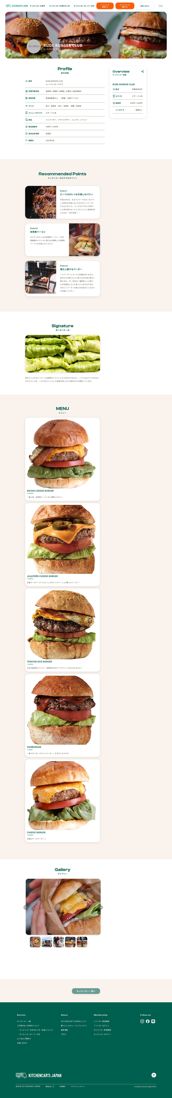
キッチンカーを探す (37, 6)
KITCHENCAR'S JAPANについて (73, 1021)
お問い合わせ (144, 6)
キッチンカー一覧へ (86, 990)
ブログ (63, 1034)
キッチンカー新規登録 (102, 1030)
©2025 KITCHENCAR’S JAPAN (28, 1086)
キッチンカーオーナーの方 (84, 6)
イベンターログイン (101, 1025)
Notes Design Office (149, 1086)
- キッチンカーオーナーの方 (28, 1034)
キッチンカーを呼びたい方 (59, 6)
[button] (100, 907)
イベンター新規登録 (101, 1021)
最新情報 (64, 1030)
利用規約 (62, 1086)
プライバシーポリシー (78, 1086)
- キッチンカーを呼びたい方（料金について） (35, 1030)
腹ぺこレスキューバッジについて (74, 1025)
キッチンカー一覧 (24, 1021)
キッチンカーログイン (102, 1034)
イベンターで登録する (105, 6)
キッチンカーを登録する (125, 6)
